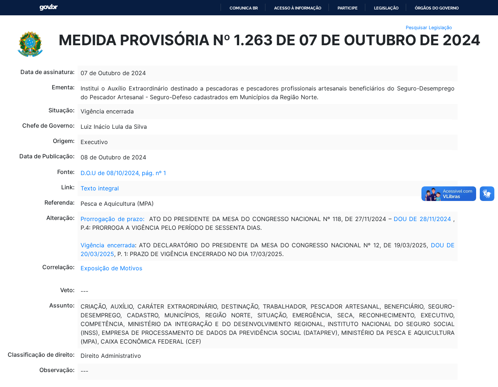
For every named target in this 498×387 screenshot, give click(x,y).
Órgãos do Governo (437, 8)
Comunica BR (244, 8)
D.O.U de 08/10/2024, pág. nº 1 (123, 173)
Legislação (386, 8)
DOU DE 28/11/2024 (422, 218)
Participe (348, 8)
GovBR (48, 7)
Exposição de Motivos (111, 268)
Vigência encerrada (108, 245)
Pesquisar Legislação (429, 27)
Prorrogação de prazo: (112, 218)
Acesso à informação (297, 8)
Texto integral (100, 188)
